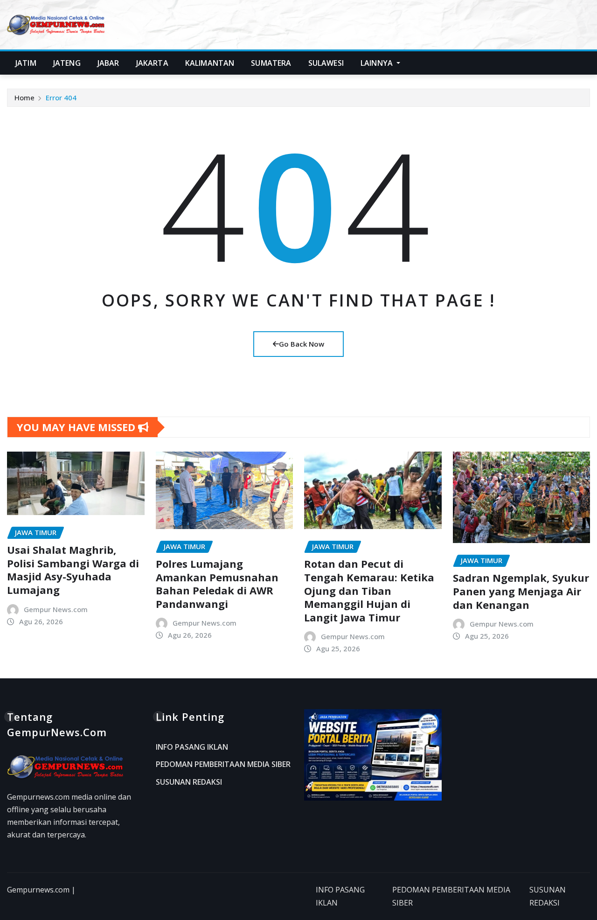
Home (24, 97)
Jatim (25, 63)
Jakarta (152, 63)
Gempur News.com (56, 609)
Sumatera (271, 63)
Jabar (108, 63)
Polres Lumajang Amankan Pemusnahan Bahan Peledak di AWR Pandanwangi (217, 584)
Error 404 (61, 97)
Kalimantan (210, 63)
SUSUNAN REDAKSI (189, 782)
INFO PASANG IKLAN (192, 747)
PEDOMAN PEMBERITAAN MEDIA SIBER (223, 765)
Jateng (67, 63)
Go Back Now (301, 343)
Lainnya (378, 63)
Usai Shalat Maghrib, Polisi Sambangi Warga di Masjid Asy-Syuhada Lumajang (73, 570)
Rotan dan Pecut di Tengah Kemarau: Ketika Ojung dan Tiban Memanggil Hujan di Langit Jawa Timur (369, 590)
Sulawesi (326, 63)
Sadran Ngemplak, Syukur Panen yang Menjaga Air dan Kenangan (521, 591)
